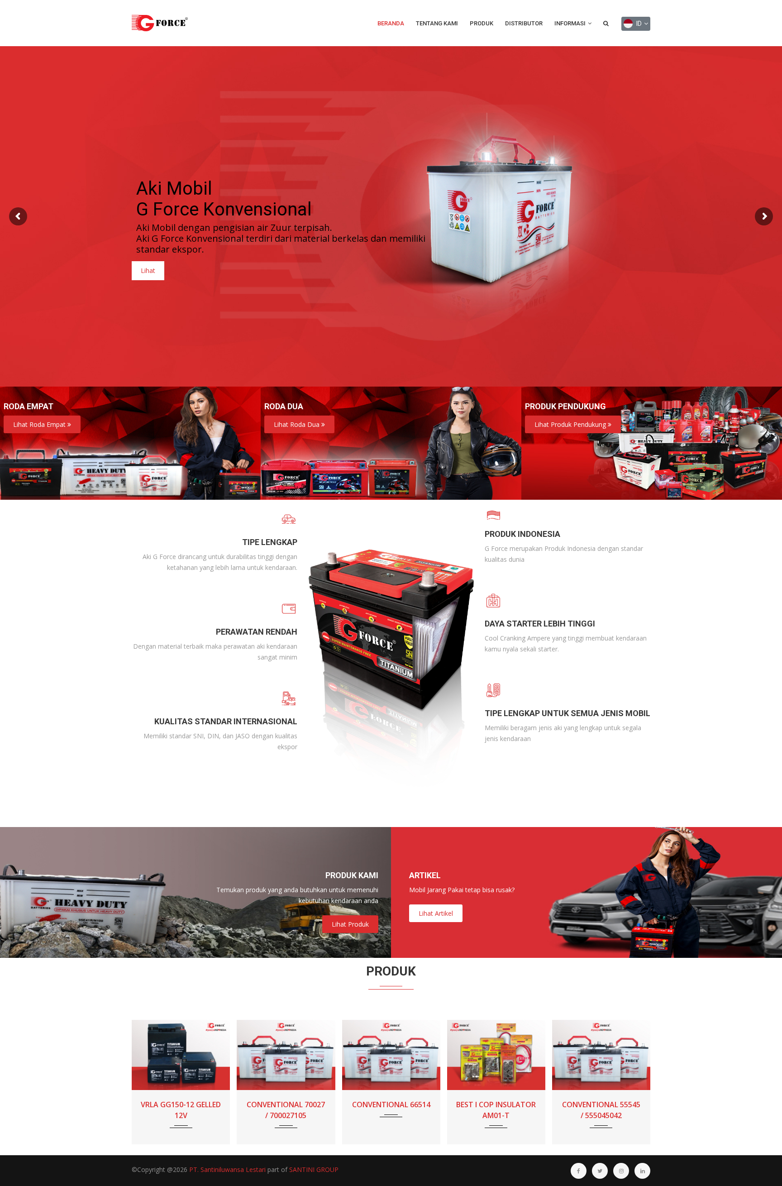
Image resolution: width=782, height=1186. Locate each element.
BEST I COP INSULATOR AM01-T (391, 1110)
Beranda (390, 23)
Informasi (570, 23)
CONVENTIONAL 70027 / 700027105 (181, 1110)
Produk (481, 23)
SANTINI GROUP (314, 1169)
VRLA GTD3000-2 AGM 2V (601, 1110)
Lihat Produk (350, 924)
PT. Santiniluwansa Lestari (227, 1169)
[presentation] (142, 1091)
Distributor (524, 23)
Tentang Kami (437, 23)
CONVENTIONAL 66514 (286, 1104)
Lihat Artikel (436, 913)
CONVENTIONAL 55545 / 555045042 (496, 1110)
